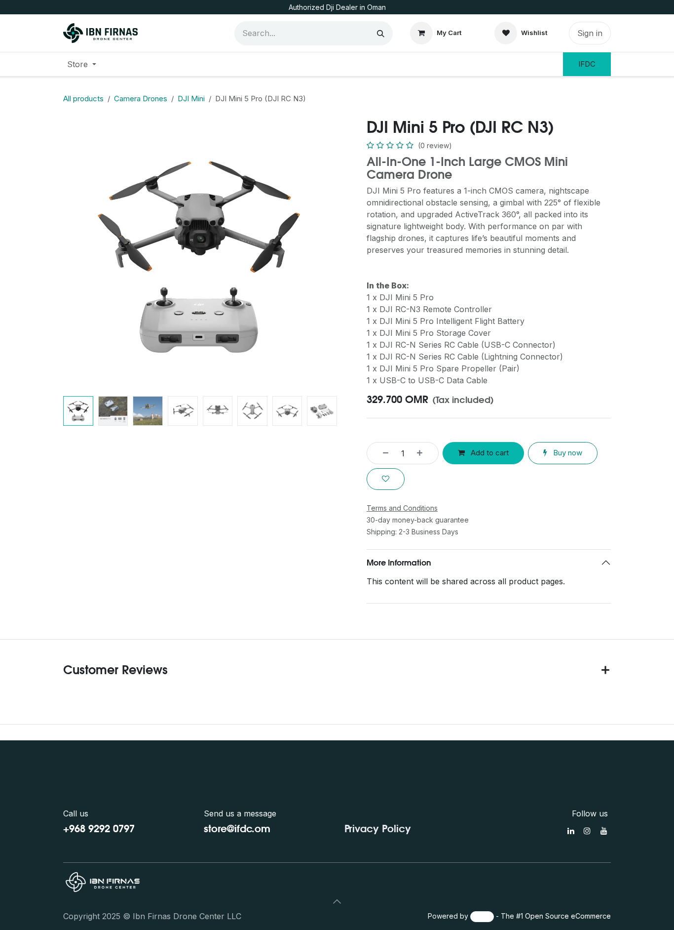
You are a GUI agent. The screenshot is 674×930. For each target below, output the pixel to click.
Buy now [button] (566, 452)
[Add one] (425, 453)
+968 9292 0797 (99, 828)
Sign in (589, 33)
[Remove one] (380, 453)
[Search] (381, 33)
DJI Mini (191, 98)
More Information (399, 562)
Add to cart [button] (489, 452)
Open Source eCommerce (568, 916)
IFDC (587, 64)
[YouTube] (604, 831)
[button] (77, 255)
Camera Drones (140, 98)
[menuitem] (81, 64)
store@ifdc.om (237, 828)
